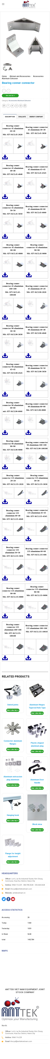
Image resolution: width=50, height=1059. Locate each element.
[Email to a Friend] (16, 106)
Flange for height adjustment (12, 855)
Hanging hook (13, 815)
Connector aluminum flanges (13, 742)
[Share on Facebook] (8, 106)
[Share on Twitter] (12, 106)
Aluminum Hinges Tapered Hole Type (37, 706)
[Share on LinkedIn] (25, 106)
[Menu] (3, 4)
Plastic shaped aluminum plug (37, 744)
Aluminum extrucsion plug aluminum (13, 778)
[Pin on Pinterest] (21, 106)
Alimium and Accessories (20, 76)
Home (4, 76)
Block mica (37, 824)
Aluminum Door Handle (37, 781)
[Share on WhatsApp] (4, 106)
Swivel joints (12, 705)
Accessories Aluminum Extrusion (20, 100)
